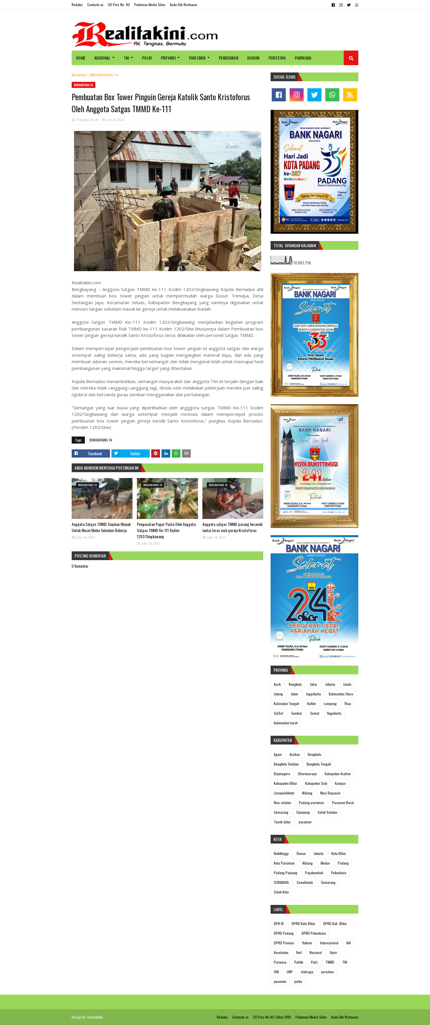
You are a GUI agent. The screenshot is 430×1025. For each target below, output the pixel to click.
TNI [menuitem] (126, 58)
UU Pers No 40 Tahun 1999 (272, 1016)
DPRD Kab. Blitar (335, 923)
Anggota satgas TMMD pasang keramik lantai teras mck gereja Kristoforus (232, 527)
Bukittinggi (281, 853)
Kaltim (311, 703)
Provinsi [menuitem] (168, 58)
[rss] (350, 94)
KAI (348, 942)
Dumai (301, 853)
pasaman (305, 821)
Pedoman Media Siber (150, 4)
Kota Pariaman (284, 862)
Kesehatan (281, 952)
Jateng (278, 693)
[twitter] (348, 5)
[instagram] (341, 5)
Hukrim (307, 942)
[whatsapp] (356, 5)
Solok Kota (281, 891)
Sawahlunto (305, 882)
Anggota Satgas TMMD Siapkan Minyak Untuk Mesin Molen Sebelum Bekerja (101, 527)
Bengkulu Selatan (286, 763)
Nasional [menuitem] (102, 58)
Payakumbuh (314, 872)
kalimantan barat (285, 722)
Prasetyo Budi (87, 119)
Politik (298, 962)
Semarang (281, 812)
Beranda (79, 74)
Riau (348, 703)
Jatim (294, 693)
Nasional (315, 952)
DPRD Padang (284, 933)
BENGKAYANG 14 (104, 74)
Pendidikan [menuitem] (228, 58)
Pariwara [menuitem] (303, 58)
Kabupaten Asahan (338, 773)
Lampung (330, 703)
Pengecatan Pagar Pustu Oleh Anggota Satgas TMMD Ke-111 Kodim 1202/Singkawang (166, 530)
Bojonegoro (282, 773)
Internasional (329, 942)
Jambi (347, 684)
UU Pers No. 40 (119, 4)
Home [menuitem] (80, 58)
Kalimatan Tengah (286, 703)
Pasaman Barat (343, 802)
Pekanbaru (338, 872)
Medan (325, 862)
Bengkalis (314, 754)
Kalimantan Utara (341, 693)
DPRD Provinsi (284, 942)
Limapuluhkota (284, 792)
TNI (344, 962)
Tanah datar (282, 821)
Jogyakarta (313, 693)
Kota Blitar (338, 853)
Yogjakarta (334, 713)
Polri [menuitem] (147, 58)
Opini (333, 952)
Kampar (340, 783)
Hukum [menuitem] (253, 58)
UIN (276, 971)
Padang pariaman (311, 802)
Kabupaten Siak (316, 783)
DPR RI (279, 923)
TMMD (330, 962)
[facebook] (333, 5)
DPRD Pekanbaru (314, 933)
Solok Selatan (327, 812)
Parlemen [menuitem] (197, 58)
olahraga (307, 971)
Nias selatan (282, 802)
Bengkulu (295, 684)
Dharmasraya (307, 773)
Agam (278, 754)
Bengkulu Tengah (319, 763)
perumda (280, 981)
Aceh (277, 684)
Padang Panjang (285, 872)
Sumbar (296, 713)
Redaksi (77, 4)
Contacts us (95, 4)
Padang (343, 862)
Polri (314, 962)
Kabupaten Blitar (285, 783)
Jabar (313, 684)
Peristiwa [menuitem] (277, 58)
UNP (290, 971)
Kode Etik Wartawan (183, 4)
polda (298, 981)
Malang (307, 792)
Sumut (314, 713)
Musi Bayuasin (330, 792)
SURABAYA (281, 882)
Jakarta (330, 684)
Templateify (94, 1016)
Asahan (295, 754)
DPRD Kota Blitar (303, 923)
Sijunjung (303, 812)
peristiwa (327, 971)
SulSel (278, 713)
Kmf (299, 952)
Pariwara (280, 962)
